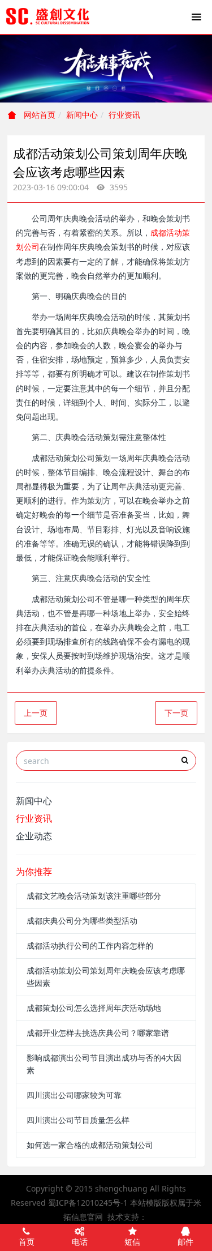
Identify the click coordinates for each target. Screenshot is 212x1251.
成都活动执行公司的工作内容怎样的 (90, 945)
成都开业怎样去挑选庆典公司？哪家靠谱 (98, 1032)
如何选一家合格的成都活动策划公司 (90, 1144)
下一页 (176, 712)
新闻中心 (82, 114)
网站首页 (38, 114)
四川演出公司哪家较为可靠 (74, 1095)
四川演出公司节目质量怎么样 (78, 1120)
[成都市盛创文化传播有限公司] (48, 17)
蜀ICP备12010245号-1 (88, 1202)
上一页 (35, 712)
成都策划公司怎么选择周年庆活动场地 (94, 1007)
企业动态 (34, 836)
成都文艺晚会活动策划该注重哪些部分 (94, 895)
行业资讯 (124, 114)
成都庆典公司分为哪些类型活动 (82, 920)
